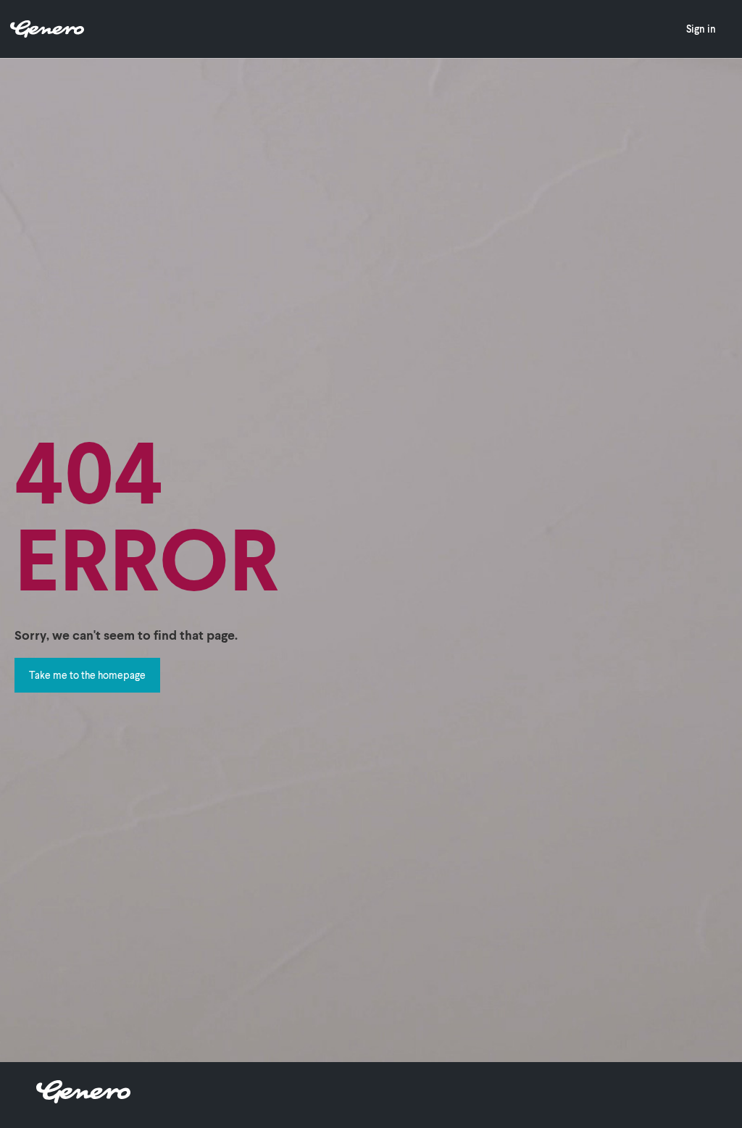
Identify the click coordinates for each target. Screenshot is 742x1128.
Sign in (701, 28)
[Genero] (83, 1099)
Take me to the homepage (87, 675)
